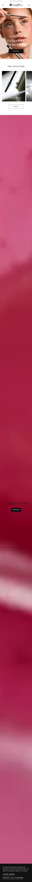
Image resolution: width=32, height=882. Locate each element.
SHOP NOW (16, 51)
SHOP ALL (16, 106)
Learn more (9, 874)
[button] (3, 5)
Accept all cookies (13, 878)
